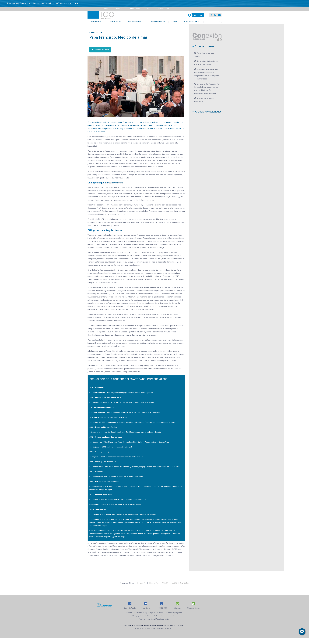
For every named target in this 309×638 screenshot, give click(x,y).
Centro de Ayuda (130, 608)
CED (149, 9)
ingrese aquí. (178, 625)
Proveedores (163, 9)
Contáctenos (145, 608)
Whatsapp (177, 608)
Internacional (135, 9)
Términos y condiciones (147, 619)
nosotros (96, 22)
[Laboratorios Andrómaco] (115, 15)
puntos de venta (192, 22)
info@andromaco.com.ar (162, 555)
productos (115, 22)
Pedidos (119, 9)
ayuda (174, 22)
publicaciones (135, 22)
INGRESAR (198, 15)
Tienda (105, 9)
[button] (302, 631)
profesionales (158, 22)
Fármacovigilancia (193, 608)
